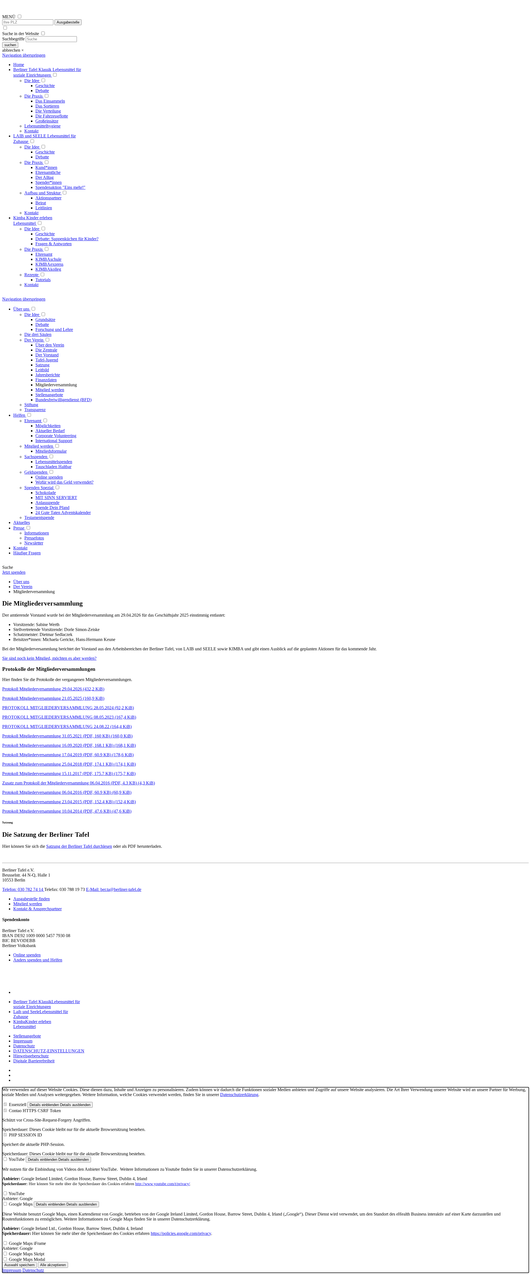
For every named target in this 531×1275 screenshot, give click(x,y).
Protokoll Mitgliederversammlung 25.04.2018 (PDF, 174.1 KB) (69, 764)
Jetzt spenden (13, 572)
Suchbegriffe (13, 38)
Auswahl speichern (19, 1265)
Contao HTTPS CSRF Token (35, 1110)
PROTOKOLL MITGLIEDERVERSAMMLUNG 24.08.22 (67, 726)
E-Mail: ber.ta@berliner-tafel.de (113, 889)
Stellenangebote (27, 1036)
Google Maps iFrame (27, 1243)
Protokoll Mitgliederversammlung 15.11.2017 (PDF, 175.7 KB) (69, 773)
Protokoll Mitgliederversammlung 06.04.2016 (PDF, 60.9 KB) (66, 792)
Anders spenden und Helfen (37, 960)
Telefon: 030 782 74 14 (23, 889)
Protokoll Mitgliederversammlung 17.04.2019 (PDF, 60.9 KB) (68, 754)
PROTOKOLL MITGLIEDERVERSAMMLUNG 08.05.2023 (69, 717)
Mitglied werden (27, 903)
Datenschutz (24, 1046)
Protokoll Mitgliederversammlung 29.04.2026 (53, 689)
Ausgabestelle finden (31, 898)
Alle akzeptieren (53, 1265)
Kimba (32, 1024)
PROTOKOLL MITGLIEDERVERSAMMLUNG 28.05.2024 (68, 707)
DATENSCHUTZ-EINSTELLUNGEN (48, 1051)
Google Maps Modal (27, 1259)
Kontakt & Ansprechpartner (37, 908)
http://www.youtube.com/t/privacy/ (162, 1184)
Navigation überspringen (23, 55)
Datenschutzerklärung (239, 1094)
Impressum (22, 1041)
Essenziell (17, 1104)
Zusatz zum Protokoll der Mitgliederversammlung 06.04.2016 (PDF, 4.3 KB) (78, 783)
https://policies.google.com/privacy (181, 1233)
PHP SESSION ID (25, 1135)
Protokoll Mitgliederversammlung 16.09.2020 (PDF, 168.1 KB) (69, 745)
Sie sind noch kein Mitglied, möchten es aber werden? (49, 658)
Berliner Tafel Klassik (46, 1004)
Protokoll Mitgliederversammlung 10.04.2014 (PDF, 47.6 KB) (66, 811)
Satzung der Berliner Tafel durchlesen (79, 846)
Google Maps (21, 1204)
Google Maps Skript (26, 1253)
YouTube (17, 1159)
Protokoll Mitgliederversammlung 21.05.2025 (53, 698)
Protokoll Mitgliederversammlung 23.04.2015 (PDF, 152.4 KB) (69, 801)
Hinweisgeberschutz (31, 1056)
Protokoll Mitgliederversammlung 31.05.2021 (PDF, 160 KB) (67, 736)
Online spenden (27, 955)
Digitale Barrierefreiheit (33, 1060)
